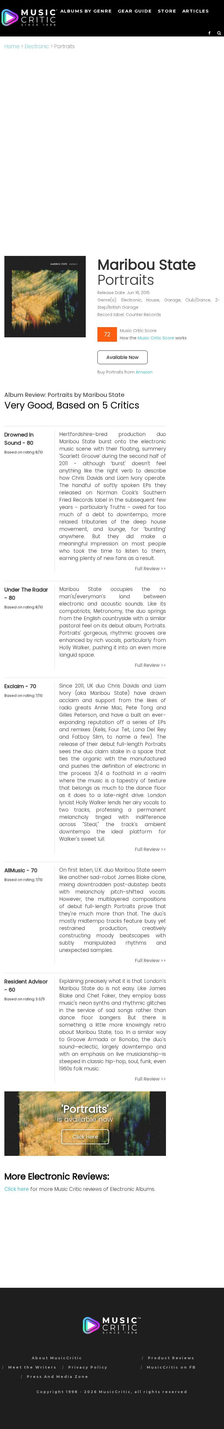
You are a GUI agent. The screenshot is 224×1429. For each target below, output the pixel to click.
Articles (195, 11)
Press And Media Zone (58, 1376)
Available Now (122, 357)
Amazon (144, 372)
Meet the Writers (32, 1367)
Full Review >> (150, 568)
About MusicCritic (57, 1358)
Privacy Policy (88, 1367)
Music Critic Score (156, 338)
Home (12, 46)
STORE (167, 11)
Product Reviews (171, 1358)
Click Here (85, 1136)
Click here (16, 1189)
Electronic (37, 46)
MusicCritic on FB (171, 1367)
